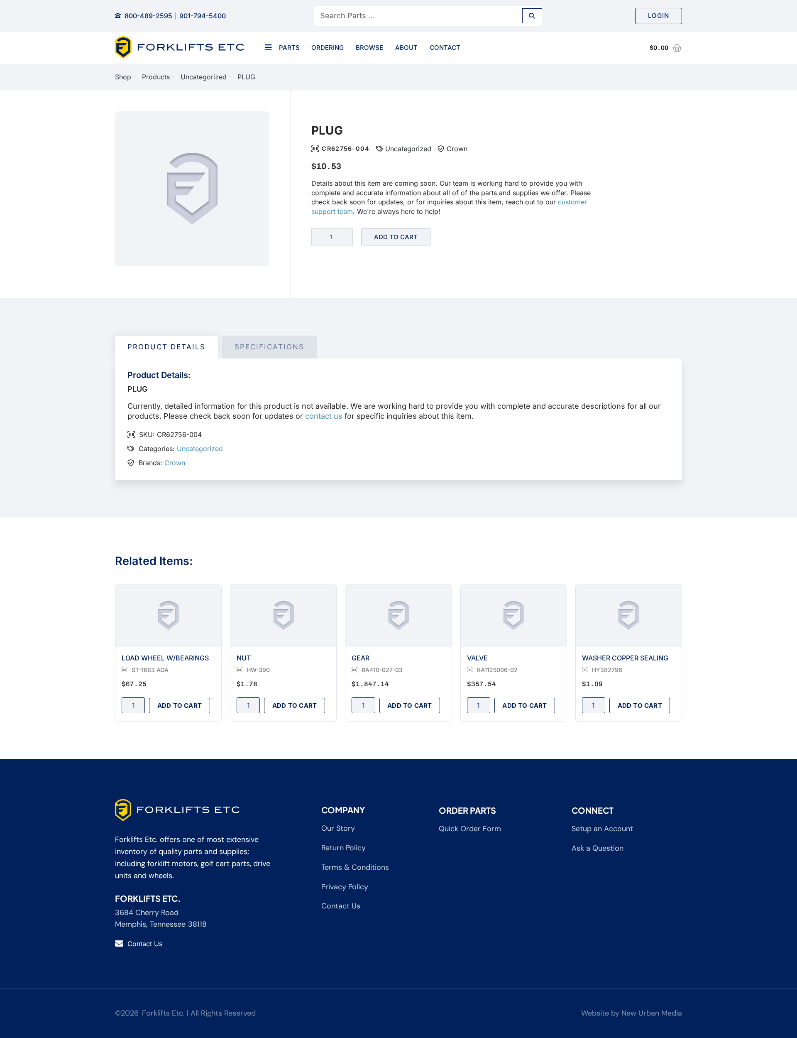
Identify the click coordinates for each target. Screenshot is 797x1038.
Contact (445, 48)
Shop (123, 77)
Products (156, 77)
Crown (457, 149)
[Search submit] (532, 15)
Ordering (327, 48)
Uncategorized (204, 77)
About (406, 48)
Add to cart (396, 237)
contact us (323, 416)
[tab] (166, 347)
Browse (369, 48)
